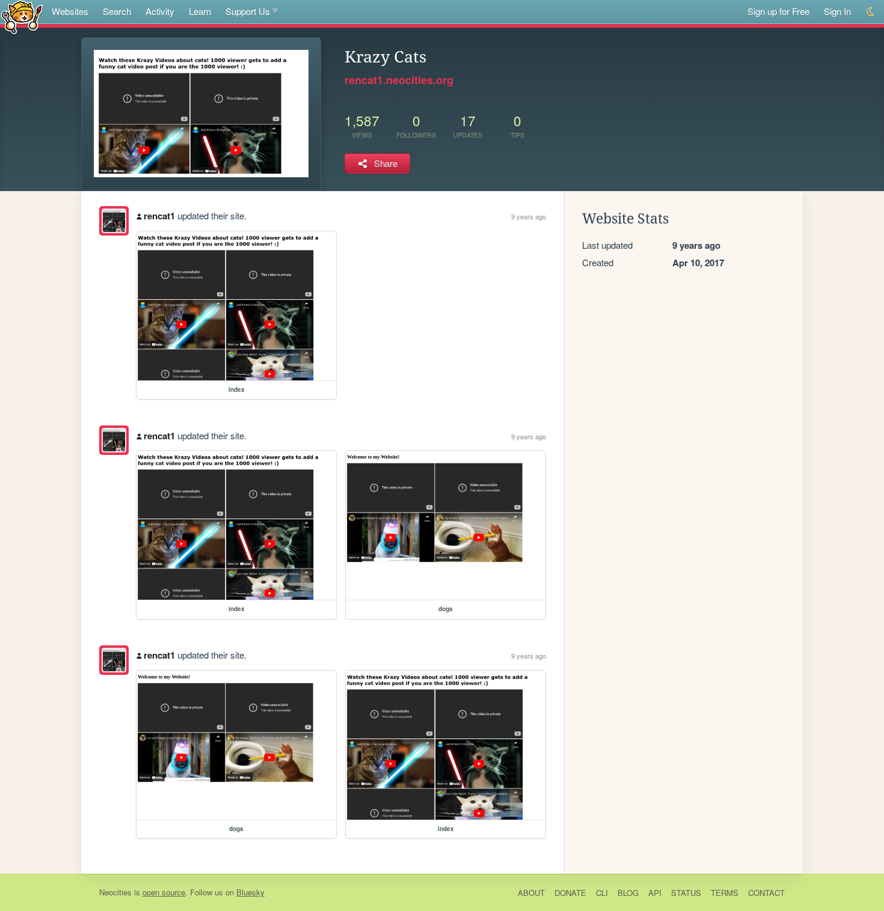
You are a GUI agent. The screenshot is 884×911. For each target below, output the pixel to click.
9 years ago (528, 216)
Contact (766, 892)
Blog (628, 892)
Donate (570, 892)
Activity (160, 11)
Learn (200, 11)
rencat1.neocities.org (399, 80)
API (654, 892)
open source (164, 892)
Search (117, 11)
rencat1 (159, 215)
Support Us (248, 11)
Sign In (837, 11)
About (531, 892)
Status (686, 892)
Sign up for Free (778, 11)
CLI (602, 892)
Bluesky (250, 892)
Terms (724, 892)
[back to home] (22, 16)
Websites (70, 11)
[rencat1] (114, 221)
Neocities (115, 892)
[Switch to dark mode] (871, 11)
